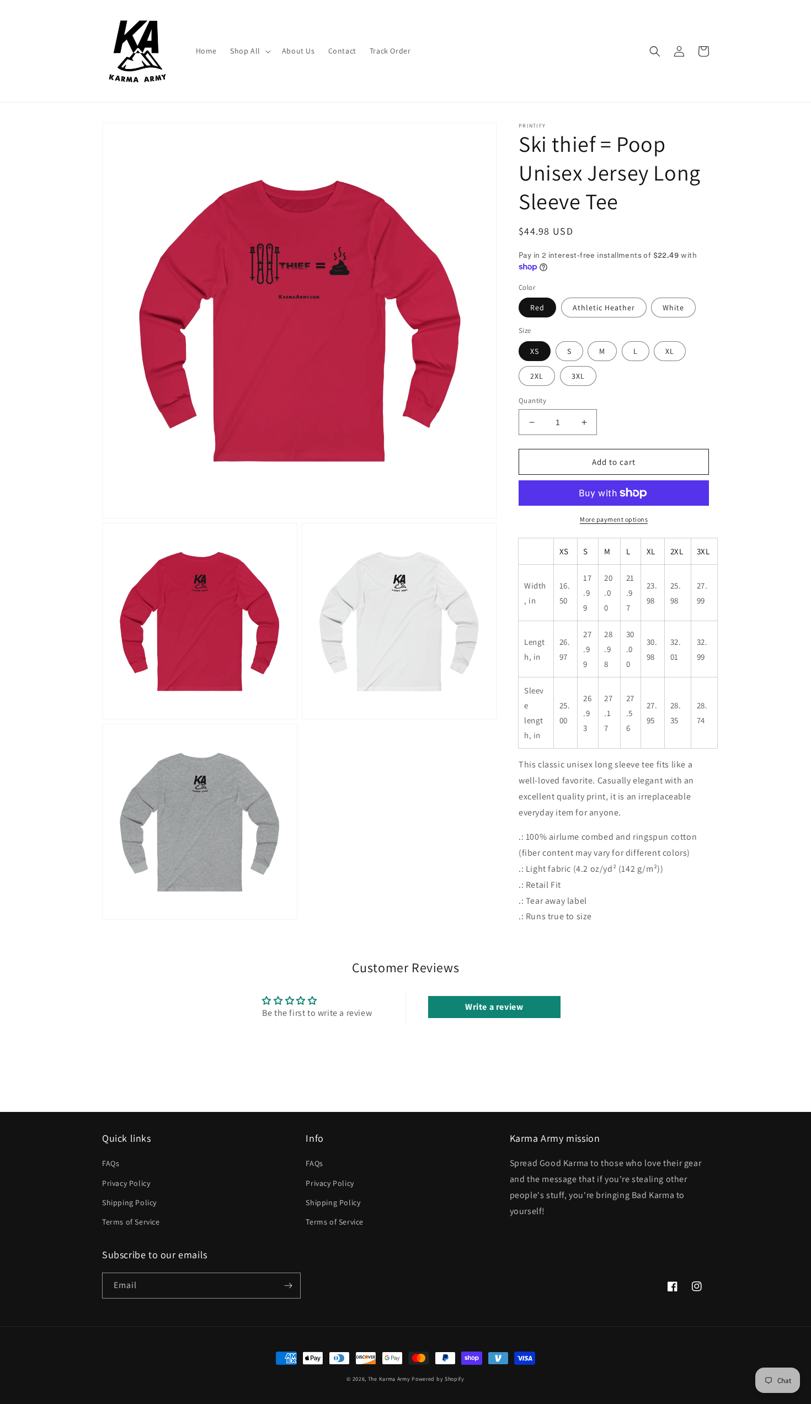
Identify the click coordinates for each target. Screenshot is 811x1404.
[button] (249, 50)
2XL (536, 376)
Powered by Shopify (438, 1378)
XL (669, 351)
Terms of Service (131, 1222)
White (673, 307)
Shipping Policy (129, 1202)
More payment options (614, 519)
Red (537, 307)
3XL (578, 376)
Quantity (532, 400)
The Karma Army (389, 1378)
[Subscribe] (288, 1286)
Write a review (494, 1007)
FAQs (110, 1163)
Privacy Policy (126, 1183)
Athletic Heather (604, 307)
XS (534, 351)
